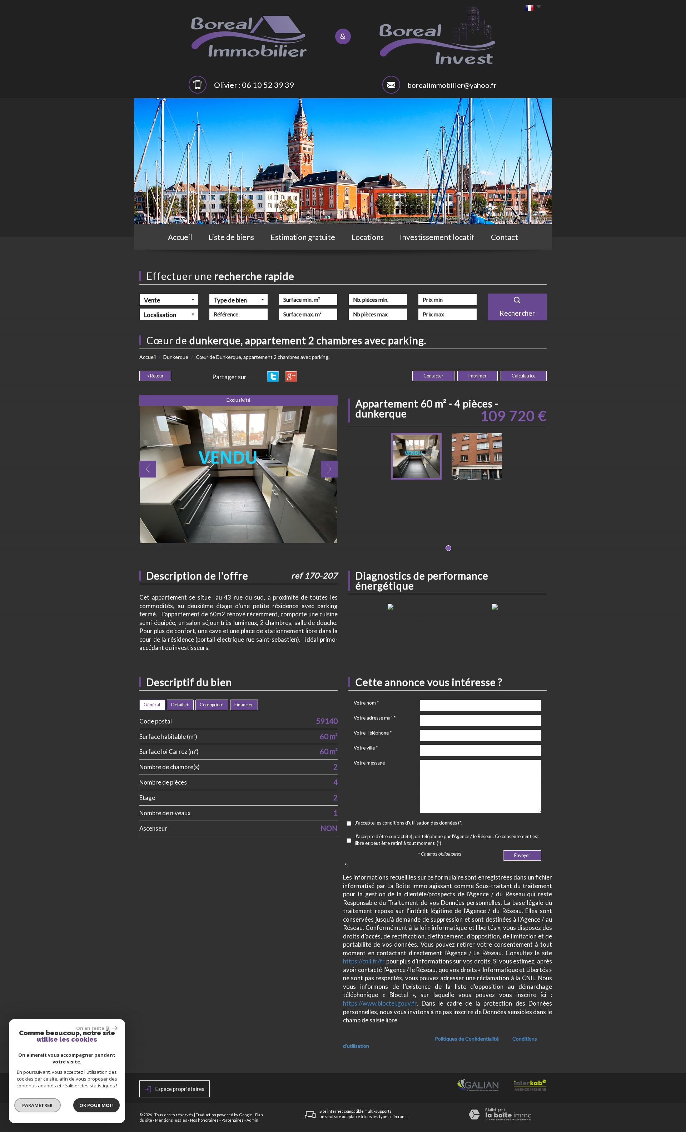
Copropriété (211, 704)
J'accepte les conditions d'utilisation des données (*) (409, 823)
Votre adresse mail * (375, 718)
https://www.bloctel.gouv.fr (380, 1003)
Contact (504, 236)
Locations (368, 236)
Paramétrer (38, 1105)
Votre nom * (366, 703)
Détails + (180, 704)
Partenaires (233, 1120)
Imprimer (477, 376)
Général (152, 704)
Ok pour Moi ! (96, 1105)
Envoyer (522, 855)
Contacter (433, 376)
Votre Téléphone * (373, 733)
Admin (252, 1120)
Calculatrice (524, 376)
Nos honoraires (204, 1120)
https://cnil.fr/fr (364, 961)
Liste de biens (231, 236)
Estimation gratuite (302, 236)
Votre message (369, 763)
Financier (243, 704)
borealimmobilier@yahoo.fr (452, 85)
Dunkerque (175, 357)
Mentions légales (171, 1120)
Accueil (180, 236)
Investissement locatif (437, 236)
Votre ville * (366, 748)
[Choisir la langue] (531, 8)
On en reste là (93, 1028)
